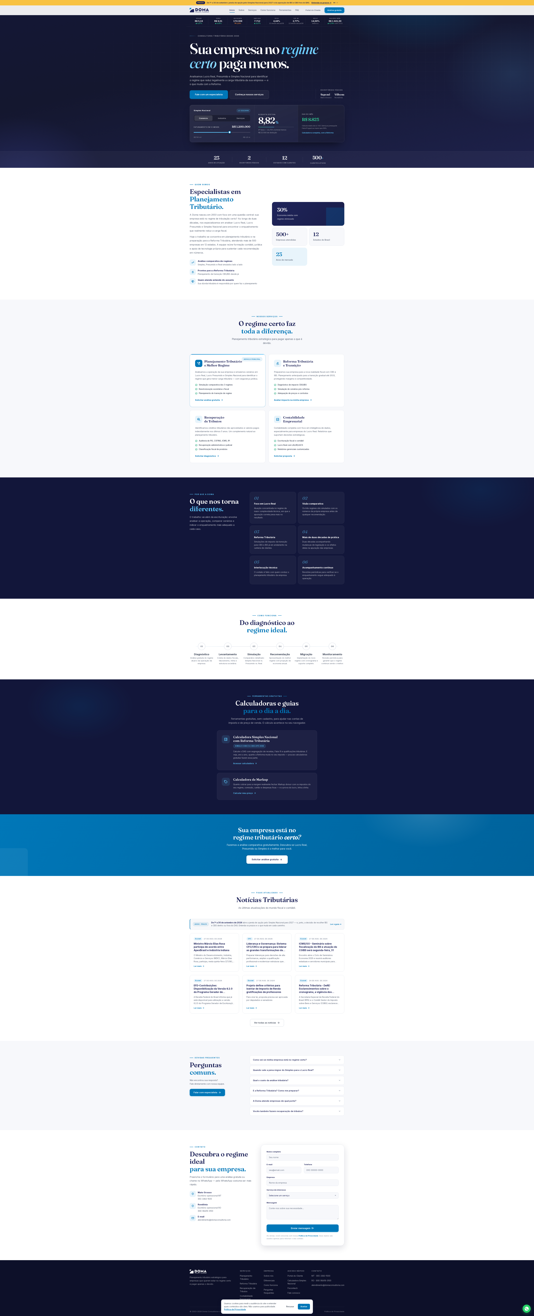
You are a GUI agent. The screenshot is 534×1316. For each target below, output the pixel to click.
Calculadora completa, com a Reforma (317, 133)
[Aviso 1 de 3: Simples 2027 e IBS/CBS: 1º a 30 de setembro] (334, 2)
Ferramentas (285, 10)
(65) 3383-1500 (205, 1199)
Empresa (271, 1177)
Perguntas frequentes (269, 1291)
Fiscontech (293, 1288)
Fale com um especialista (209, 94)
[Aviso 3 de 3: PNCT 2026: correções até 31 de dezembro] (337, 2)
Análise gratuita (334, 10)
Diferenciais (269, 1280)
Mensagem (272, 1203)
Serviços (252, 10)
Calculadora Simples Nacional (297, 1282)
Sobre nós (268, 1276)
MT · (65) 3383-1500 (321, 1276)
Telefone (308, 1164)
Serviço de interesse (276, 1190)
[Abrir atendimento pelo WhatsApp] (527, 1309)
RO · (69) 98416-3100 (321, 1280)
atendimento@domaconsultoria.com (214, 1220)
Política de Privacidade (308, 1236)
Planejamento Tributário (246, 1277)
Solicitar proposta (284, 456)
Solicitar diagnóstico (207, 456)
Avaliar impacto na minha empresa (293, 400)
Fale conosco (294, 1293)
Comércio (203, 118)
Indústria (222, 118)
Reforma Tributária (248, 1283)
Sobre (241, 10)
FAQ (297, 10)
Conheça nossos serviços (249, 94)
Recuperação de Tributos (247, 1289)
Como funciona (267, 10)
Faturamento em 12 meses (206, 127)
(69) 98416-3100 (205, 1211)
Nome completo (274, 1152)
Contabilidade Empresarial (246, 1297)
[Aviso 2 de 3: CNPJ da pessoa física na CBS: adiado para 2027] (335, 2)
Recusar (290, 1306)
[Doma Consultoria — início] (199, 10)
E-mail (269, 1164)
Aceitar (304, 1306)
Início (232, 10)
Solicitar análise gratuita (209, 400)
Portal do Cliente (313, 10)
